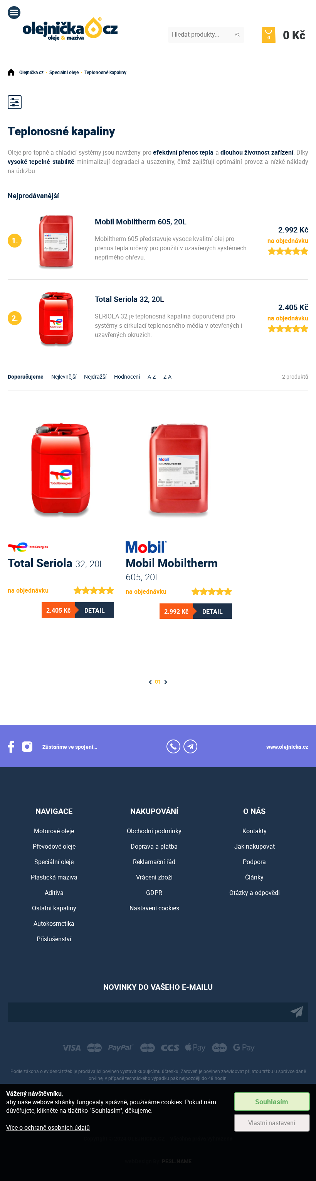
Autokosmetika (54, 923)
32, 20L (129, 299)
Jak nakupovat (254, 846)
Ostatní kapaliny (54, 908)
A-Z (152, 376)
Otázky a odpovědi (254, 892)
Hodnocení (127, 376)
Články (254, 877)
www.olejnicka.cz (287, 746)
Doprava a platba (154, 846)
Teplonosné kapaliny (105, 72)
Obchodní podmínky (154, 831)
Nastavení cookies (154, 908)
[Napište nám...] (190, 746)
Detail (94, 610)
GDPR (154, 892)
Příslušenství (54, 939)
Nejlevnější (63, 376)
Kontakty (254, 831)
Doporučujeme (26, 376)
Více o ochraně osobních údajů (48, 1127)
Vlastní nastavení (271, 1123)
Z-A (167, 376)
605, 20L (141, 221)
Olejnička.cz (31, 72)
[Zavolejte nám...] (173, 746)
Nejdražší (95, 376)
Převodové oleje (54, 846)
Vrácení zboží (154, 877)
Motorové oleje (54, 831)
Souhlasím (271, 1101)
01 (158, 681)
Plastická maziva (54, 877)
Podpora (254, 862)
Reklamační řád (154, 862)
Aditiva (54, 892)
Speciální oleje (64, 72)
